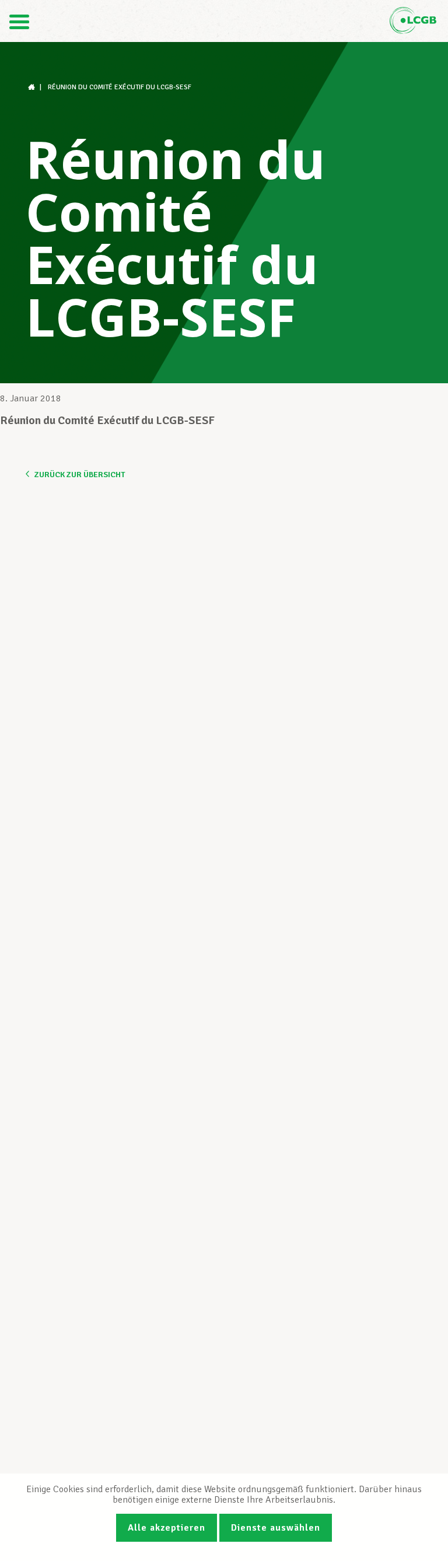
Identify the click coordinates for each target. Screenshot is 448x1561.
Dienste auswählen (275, 1528)
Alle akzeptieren (166, 1528)
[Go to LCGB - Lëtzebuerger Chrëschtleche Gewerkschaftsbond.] (32, 87)
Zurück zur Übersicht (79, 475)
